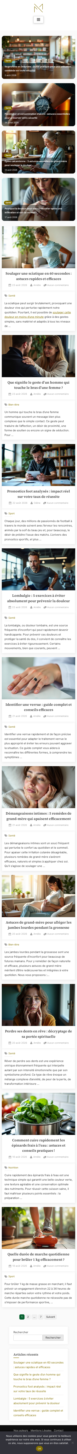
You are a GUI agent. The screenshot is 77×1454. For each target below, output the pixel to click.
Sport (11, 513)
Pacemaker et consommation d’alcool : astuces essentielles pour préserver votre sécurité (37, 116)
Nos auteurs (21, 1430)
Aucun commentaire (58, 285)
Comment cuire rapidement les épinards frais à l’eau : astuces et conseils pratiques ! (38, 1145)
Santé (8, 61)
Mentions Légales (41, 1430)
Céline (37, 502)
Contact (58, 1430)
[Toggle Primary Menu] (38, 19)
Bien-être (13, 404)
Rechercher (20, 1332)
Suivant (50, 1316)
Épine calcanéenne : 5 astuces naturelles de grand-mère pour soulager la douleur (36, 163)
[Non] (72, 1442)
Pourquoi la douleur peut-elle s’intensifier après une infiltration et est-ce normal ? (33, 210)
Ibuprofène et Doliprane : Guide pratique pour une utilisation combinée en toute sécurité (38, 68)
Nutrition (13, 1167)
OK (39, 1448)
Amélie (37, 285)
